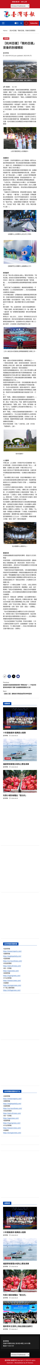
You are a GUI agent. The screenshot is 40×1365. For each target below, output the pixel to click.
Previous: (19, 684)
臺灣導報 (6, 53)
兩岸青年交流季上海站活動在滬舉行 (18, 1326)
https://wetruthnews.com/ (12, 966)
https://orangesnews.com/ (12, 985)
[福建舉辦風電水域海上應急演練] (20, 750)
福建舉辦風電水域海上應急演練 (16, 764)
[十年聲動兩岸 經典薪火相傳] (20, 718)
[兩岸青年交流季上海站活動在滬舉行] (20, 1312)
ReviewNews (19, 1363)
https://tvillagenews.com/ (12, 990)
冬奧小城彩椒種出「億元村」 (15, 795)
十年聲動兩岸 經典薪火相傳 (14, 733)
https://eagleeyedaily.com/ (12, 956)
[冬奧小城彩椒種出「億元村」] (20, 781)
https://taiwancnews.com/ (12, 980)
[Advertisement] (20, 652)
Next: (17, 692)
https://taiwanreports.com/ (12, 951)
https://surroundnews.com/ (12, 961)
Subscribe (33, 23)
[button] (3, 23)
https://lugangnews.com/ (11, 975)
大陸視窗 (6, 38)
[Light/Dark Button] (16, 23)
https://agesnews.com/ (11, 971)
